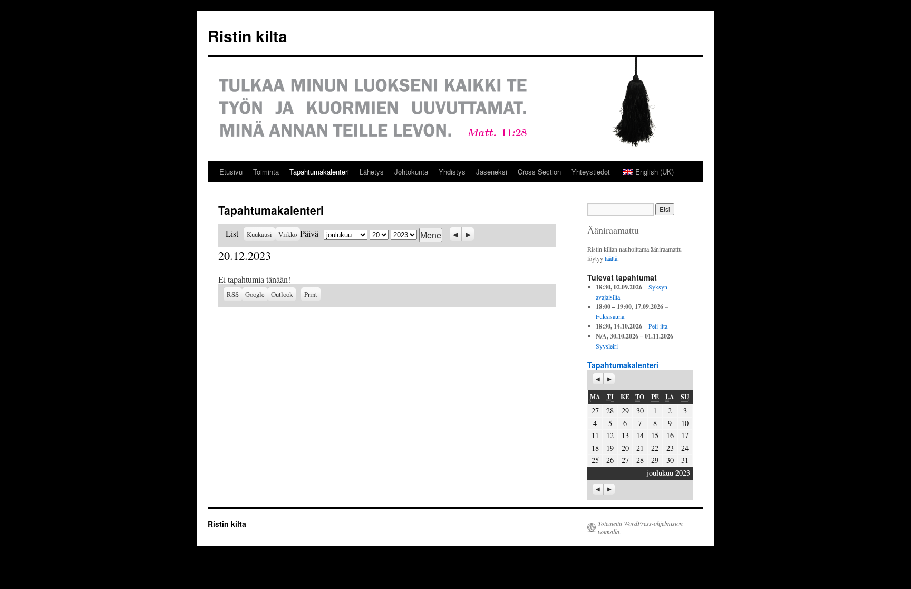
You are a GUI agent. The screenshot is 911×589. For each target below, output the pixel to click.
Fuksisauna (610, 316)
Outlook (283, 294)
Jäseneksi (491, 172)
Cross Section (539, 172)
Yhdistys (452, 172)
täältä (611, 258)
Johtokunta (411, 172)
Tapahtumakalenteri (319, 172)
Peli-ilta (657, 326)
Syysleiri (607, 346)
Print (312, 293)
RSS (233, 294)
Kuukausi (259, 234)
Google (256, 294)
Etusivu (231, 172)
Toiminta (266, 172)
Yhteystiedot (590, 172)
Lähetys (372, 172)
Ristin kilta (247, 35)
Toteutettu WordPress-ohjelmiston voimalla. (640, 527)
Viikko (287, 234)
